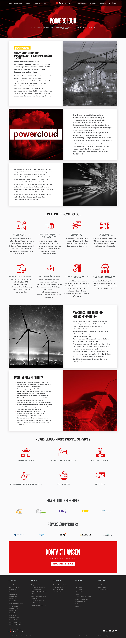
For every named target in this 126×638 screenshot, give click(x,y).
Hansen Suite (12, 585)
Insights (28, 3)
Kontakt (103, 3)
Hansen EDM (13, 594)
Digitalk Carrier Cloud (15, 624)
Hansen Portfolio (13, 620)
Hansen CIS (12, 589)
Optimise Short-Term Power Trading (39, 592)
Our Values (79, 589)
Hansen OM (12, 613)
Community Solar (36, 589)
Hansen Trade (13, 596)
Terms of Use (82, 636)
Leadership (79, 592)
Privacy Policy (89, 636)
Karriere (93, 3)
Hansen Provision (14, 617)
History (78, 594)
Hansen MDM (13, 592)
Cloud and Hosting (58, 587)
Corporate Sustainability (81, 599)
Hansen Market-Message (16, 603)
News (44, 3)
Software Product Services (60, 585)
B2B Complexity (36, 603)
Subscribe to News (113, 636)
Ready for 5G (35, 598)
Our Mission (79, 587)
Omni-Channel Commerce (39, 605)
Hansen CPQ (13, 601)
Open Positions (102, 587)
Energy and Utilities (14, 587)
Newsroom (78, 606)
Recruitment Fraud (103, 589)
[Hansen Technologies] (16, 631)
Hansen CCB (12, 615)
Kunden (37, 3)
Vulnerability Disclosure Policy (101, 636)
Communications (13, 606)
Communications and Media (38, 596)
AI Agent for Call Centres (38, 587)
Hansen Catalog (13, 599)
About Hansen (79, 585)
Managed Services (58, 589)
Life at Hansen (102, 585)
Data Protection (58, 592)
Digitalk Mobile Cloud (15, 622)
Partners (77, 604)
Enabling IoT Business (38, 600)
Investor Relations (80, 601)
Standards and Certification (83, 596)
